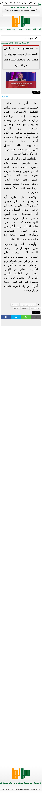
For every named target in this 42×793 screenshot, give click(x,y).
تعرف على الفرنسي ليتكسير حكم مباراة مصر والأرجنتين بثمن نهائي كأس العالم (19, 5)
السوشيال (15, 305)
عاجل (21, 29)
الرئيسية (37, 783)
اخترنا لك (21, 448)
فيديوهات (24, 308)
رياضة (5, 783)
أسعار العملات (21, 592)
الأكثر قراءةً (21, 532)
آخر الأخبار (21, 343)
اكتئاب (16, 308)
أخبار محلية (31, 29)
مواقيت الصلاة (21, 722)
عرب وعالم (11, 29)
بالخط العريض (34, 308)
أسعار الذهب (21, 636)
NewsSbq (32, 761)
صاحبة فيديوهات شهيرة (28, 305)
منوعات (29, 39)
